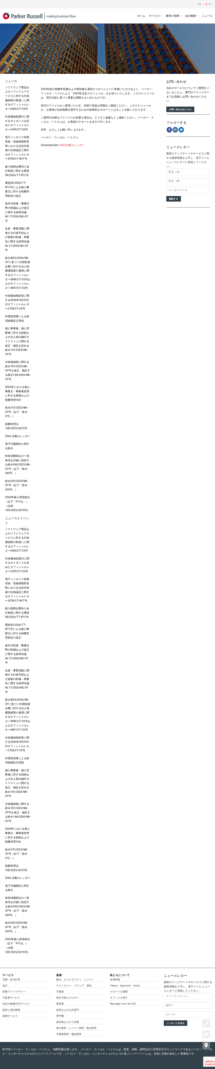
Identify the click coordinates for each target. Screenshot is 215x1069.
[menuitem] (208, 4)
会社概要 (190, 15)
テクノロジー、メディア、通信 (74, 985)
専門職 (60, 1015)
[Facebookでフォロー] (169, 129)
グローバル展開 (119, 991)
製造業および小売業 (67, 1022)
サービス (154, 15)
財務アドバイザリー (14, 991)
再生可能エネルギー (67, 997)
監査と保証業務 (11, 1009)
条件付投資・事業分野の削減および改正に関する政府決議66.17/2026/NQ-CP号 (17, 212)
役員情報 (115, 979)
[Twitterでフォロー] (181, 129)
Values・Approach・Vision (125, 985)
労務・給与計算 (11, 979)
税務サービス (10, 1015)
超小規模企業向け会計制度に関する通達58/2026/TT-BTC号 (17, 171)
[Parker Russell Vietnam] (39, 16)
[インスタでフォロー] (175, 129)
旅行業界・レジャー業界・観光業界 (76, 1028)
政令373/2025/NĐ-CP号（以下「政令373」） (16, 412)
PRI (199, 4)
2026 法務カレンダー (18, 436)
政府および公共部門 (67, 1009)
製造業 (60, 1003)
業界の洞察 (172, 15)
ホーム (141, 15)
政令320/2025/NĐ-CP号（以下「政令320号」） (16, 485)
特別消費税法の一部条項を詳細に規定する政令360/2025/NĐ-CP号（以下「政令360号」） (18, 464)
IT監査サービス (11, 997)
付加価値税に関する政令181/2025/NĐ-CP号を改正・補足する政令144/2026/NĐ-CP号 (18, 370)
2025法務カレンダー (72, 145)
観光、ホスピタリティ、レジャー (75, 979)
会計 (5, 985)
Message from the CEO (123, 1003)
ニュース (207, 15)
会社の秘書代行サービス (16, 1003)
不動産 (60, 991)
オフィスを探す (119, 997)
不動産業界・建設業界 (68, 1034)
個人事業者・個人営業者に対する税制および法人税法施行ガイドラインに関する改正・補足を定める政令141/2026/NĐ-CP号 (17, 341)
